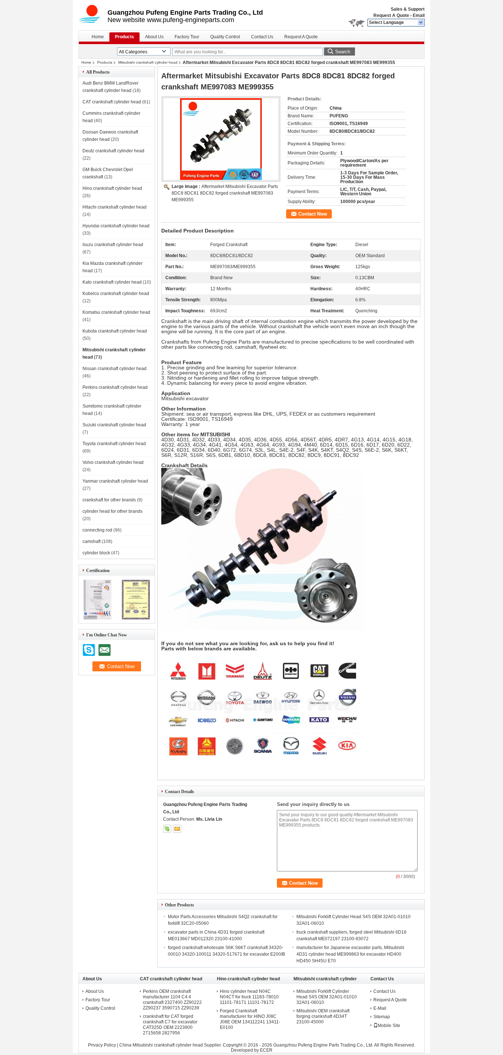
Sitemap (381, 1016)
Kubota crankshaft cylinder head (114, 331)
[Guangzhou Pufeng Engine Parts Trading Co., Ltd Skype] (167, 829)
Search (342, 51)
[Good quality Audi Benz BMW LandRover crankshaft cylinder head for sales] (98, 618)
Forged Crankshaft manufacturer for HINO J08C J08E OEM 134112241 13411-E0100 (250, 1019)
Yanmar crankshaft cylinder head (115, 481)
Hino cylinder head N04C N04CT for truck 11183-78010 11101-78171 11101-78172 (249, 997)
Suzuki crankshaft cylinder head (114, 424)
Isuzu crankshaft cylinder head (112, 244)
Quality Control (225, 36)
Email (419, 15)
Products (124, 36)
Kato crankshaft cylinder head (112, 282)
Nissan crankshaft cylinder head (114, 368)
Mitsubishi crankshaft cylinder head (147, 62)
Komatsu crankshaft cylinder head (116, 312)
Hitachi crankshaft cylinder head (114, 207)
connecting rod (97, 530)
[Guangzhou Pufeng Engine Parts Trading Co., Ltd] (421, 22)
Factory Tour (187, 36)
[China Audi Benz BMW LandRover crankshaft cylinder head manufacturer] (93, 14)
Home (98, 36)
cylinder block (96, 552)
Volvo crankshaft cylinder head (113, 462)
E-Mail (379, 1008)
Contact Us (262, 36)
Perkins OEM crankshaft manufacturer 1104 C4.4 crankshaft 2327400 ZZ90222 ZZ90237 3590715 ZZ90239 (172, 999)
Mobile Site (389, 1025)
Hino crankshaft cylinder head (112, 188)
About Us (154, 36)
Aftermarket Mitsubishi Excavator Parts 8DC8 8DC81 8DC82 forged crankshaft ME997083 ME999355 (225, 193)
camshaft (91, 541)
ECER (266, 1050)
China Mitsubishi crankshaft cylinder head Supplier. (171, 1045)
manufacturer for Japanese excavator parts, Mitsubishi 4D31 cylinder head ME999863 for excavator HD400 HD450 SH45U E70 (350, 954)
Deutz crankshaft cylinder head (113, 150)
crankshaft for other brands (109, 499)
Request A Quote (391, 15)
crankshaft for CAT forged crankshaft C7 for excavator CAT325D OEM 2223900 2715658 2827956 (170, 1025)
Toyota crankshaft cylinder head (114, 443)
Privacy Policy (102, 1045)
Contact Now (312, 214)
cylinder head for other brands (112, 511)
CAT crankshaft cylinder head (111, 101)
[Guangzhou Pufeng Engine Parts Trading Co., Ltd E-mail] (177, 829)
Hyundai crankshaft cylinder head (116, 225)
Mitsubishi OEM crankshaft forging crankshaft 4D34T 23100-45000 (322, 1016)
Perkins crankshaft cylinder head (115, 387)
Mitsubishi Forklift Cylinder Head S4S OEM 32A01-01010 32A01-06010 (326, 997)
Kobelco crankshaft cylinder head (115, 293)
